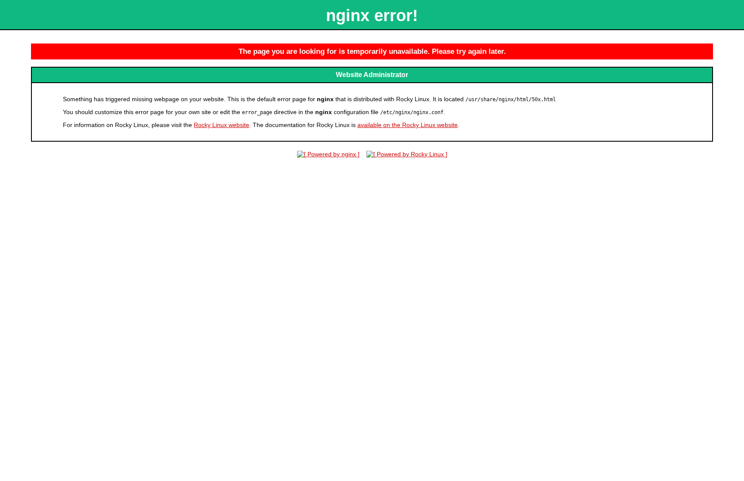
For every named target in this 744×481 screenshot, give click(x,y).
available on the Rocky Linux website (407, 124)
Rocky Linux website (221, 124)
